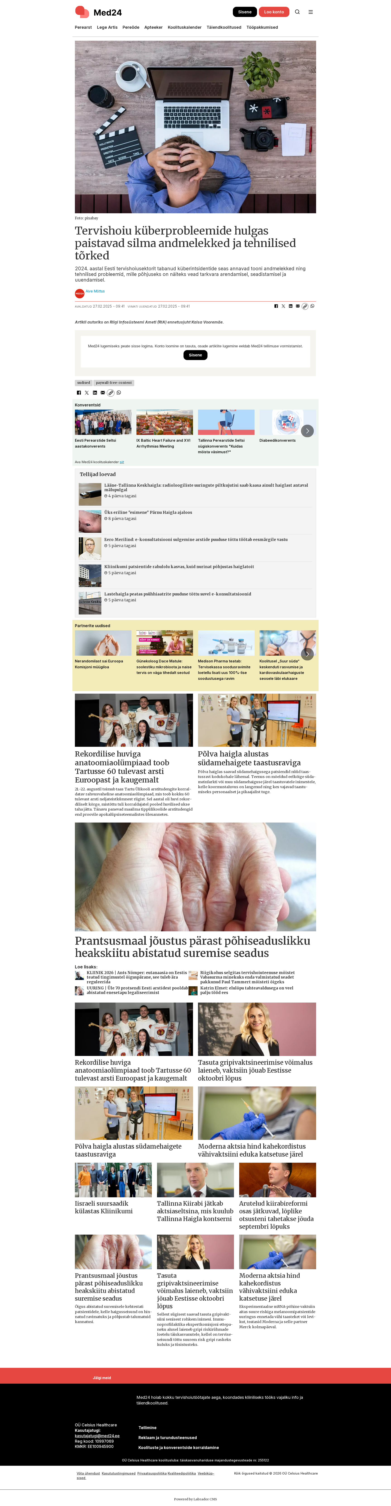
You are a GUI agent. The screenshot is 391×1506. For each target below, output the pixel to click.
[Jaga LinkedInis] (290, 306)
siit (122, 462)
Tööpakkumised (262, 27)
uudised (83, 383)
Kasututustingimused (119, 1473)
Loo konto (274, 11)
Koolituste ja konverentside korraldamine (178, 1447)
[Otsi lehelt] (297, 12)
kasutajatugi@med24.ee (97, 1436)
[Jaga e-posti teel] (297, 306)
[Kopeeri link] (305, 306)
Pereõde (131, 27)
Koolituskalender (185, 27)
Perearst (83, 27)
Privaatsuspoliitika (152, 1473)
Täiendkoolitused (224, 27)
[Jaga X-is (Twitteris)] (283, 306)
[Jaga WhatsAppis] (312, 306)
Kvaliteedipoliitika (182, 1473)
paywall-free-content (114, 383)
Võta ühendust (88, 1473)
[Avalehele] (154, 12)
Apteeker (153, 27)
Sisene (245, 11)
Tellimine (147, 1427)
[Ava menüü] (310, 12)
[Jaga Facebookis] (276, 306)
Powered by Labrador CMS (195, 1499)
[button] (83, 431)
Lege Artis (107, 27)
